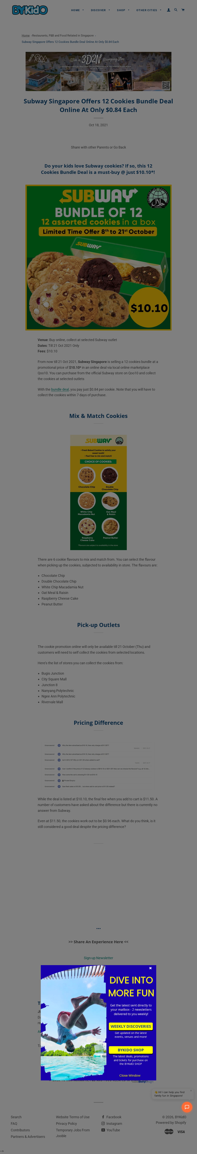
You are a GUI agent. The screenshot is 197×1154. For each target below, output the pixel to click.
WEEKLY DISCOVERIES (131, 1026)
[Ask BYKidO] (187, 1107)
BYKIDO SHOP (131, 1050)
